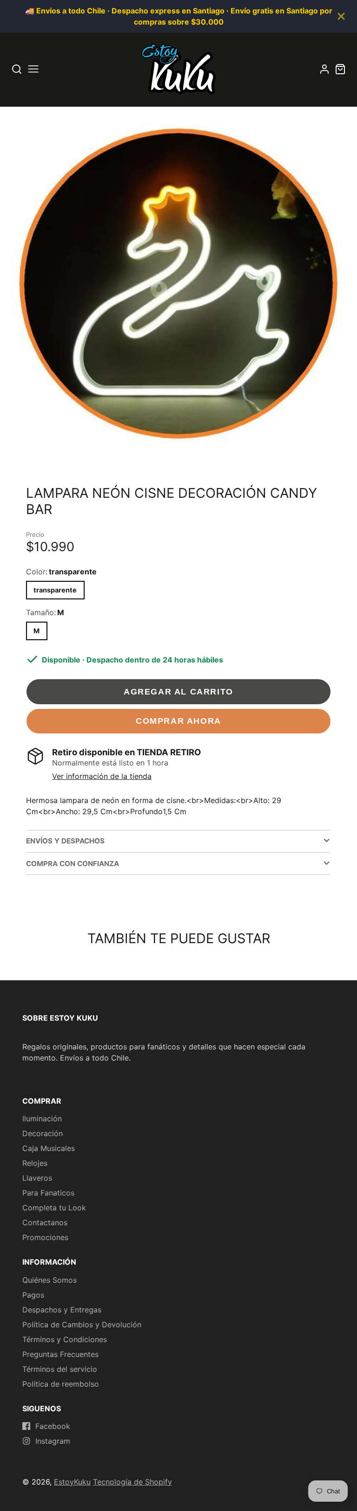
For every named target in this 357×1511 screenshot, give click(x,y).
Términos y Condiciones (64, 1339)
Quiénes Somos (49, 1280)
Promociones (45, 1237)
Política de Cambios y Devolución (81, 1324)
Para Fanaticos (48, 1192)
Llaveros (37, 1178)
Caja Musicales (48, 1148)
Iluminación (42, 1118)
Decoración (42, 1133)
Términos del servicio (59, 1369)
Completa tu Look (54, 1207)
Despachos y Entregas (61, 1309)
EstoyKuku (72, 1481)
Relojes (34, 1163)
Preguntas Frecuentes (60, 1354)
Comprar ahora (178, 721)
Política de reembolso (60, 1384)
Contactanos (44, 1222)
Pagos (33, 1294)
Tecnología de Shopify (132, 1481)
